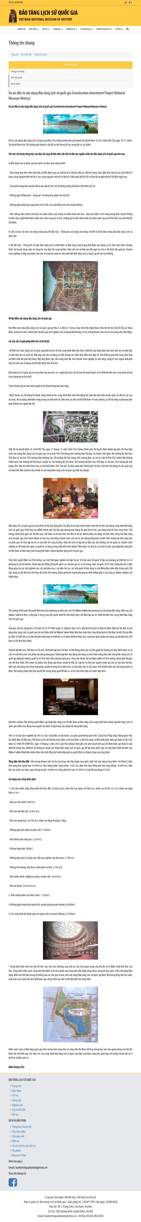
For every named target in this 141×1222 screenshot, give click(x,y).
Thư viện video (19, 1131)
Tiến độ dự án (16, 77)
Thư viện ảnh (18, 1136)
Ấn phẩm (16, 1150)
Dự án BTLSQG (86, 29)
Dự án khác (15, 84)
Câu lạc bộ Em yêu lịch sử (23, 1146)
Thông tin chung (40, 54)
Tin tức (45, 29)
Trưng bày (57, 29)
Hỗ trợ (118, 29)
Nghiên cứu (70, 29)
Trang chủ (21, 29)
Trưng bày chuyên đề (21, 1127)
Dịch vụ (15, 1141)
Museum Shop (19, 1155)
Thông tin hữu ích (103, 29)
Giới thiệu (33, 29)
